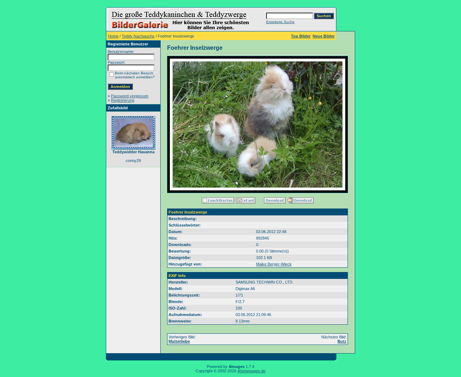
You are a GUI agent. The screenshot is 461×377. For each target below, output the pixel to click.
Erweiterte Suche (280, 22)
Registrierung (122, 100)
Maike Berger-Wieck (274, 264)
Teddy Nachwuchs (138, 36)
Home (113, 36)
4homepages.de (251, 371)
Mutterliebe (179, 341)
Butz (341, 341)
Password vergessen (129, 96)
